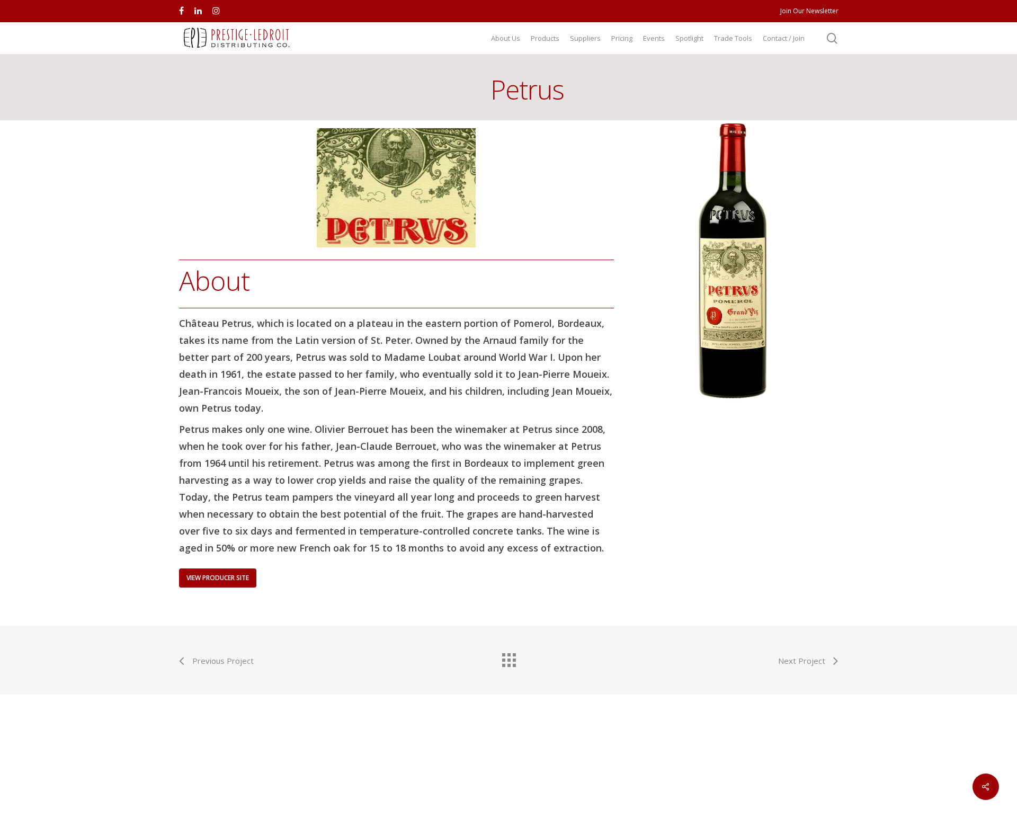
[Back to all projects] (508, 657)
